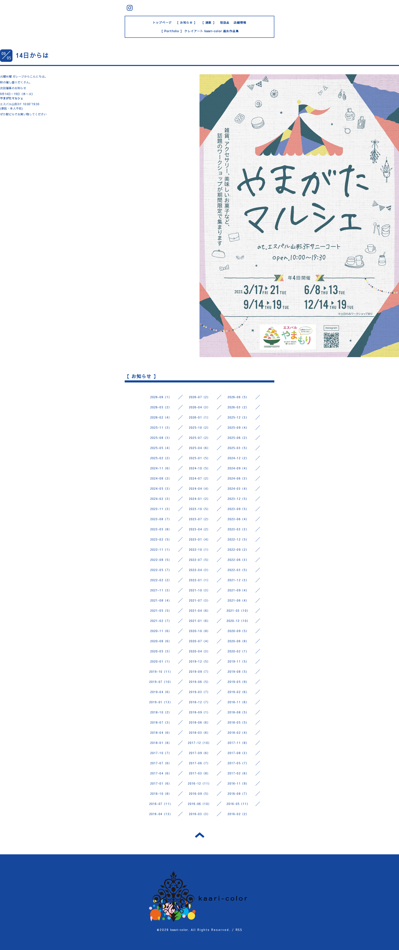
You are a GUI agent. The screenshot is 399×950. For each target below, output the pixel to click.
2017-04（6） (161, 773)
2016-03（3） (199, 814)
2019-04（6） (161, 692)
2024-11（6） (161, 468)
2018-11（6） (238, 702)
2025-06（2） (238, 438)
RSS (239, 930)
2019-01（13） (160, 702)
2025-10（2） (199, 427)
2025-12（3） (238, 417)
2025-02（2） (161, 458)
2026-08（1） (161, 397)
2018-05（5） (238, 722)
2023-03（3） (238, 529)
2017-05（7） (238, 763)
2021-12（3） (238, 580)
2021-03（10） (238, 610)
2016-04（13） (160, 814)
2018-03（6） (199, 732)
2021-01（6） (199, 621)
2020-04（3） (199, 651)
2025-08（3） (161, 438)
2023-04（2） (199, 529)
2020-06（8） (238, 641)
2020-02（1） (238, 651)
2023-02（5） (161, 539)
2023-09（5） (238, 509)
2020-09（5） (238, 631)
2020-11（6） (161, 631)
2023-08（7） (161, 519)
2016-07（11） (160, 804)
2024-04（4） (199, 488)
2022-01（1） (199, 580)
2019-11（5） (238, 661)
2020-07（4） (199, 641)
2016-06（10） (199, 804)
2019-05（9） (238, 682)
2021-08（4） (161, 600)
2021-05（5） (161, 610)
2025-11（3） (161, 427)
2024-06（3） (238, 478)
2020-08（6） (161, 641)
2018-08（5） (238, 712)
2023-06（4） (238, 519)
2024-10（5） (199, 468)
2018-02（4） (238, 732)
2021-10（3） (199, 590)
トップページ (162, 22)
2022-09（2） (238, 549)
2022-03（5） (238, 570)
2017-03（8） (199, 773)
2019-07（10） (160, 682)
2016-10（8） (161, 793)
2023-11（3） (161, 509)
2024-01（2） (199, 499)
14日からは (32, 55)
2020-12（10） (238, 621)
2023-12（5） (238, 499)
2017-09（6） (199, 753)
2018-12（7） (199, 702)
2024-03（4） (238, 488)
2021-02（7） (161, 621)
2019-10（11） (160, 671)
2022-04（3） (199, 570)
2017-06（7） (199, 763)
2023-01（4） (199, 539)
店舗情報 (240, 22)
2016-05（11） (238, 804)
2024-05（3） (161, 488)
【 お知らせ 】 (186, 22)
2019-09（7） (199, 671)
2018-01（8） (161, 743)
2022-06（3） (238, 560)
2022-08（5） (161, 560)
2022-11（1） (161, 549)
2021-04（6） (199, 610)
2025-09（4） (238, 427)
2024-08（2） (161, 478)
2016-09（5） (199, 793)
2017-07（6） (161, 763)
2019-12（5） (199, 661)
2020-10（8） (199, 631)
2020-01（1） (161, 661)
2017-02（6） (238, 773)
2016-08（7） (238, 793)
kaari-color (179, 930)
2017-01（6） (161, 783)
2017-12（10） (199, 743)
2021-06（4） (238, 600)
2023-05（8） (161, 529)
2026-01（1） (199, 417)
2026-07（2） (199, 397)
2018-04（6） (161, 732)
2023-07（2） (199, 519)
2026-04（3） (199, 407)
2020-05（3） (161, 651)
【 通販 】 (208, 22)
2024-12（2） (238, 458)
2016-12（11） (199, 783)
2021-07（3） (199, 600)
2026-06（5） (238, 397)
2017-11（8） (238, 743)
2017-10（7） (161, 753)
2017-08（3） (238, 753)
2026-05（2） (161, 407)
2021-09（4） (238, 590)
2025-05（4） (161, 448)
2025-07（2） (199, 438)
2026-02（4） (161, 417)
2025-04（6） (199, 448)
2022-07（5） (199, 560)
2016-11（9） (238, 783)
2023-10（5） (199, 509)
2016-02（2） (238, 814)
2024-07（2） (199, 478)
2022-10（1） (199, 549)
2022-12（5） (238, 539)
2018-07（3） (161, 722)
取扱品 (225, 22)
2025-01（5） (199, 458)
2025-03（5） (238, 448)
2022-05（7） (161, 570)
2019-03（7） (199, 692)
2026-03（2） (238, 407)
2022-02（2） (161, 580)
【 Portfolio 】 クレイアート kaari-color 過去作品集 (199, 31)
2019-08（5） (238, 671)
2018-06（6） (199, 722)
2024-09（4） (238, 468)
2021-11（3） (161, 590)
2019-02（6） (238, 692)
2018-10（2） (161, 712)
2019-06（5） (199, 682)
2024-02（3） (161, 499)
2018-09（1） (199, 712)
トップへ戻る (199, 835)
